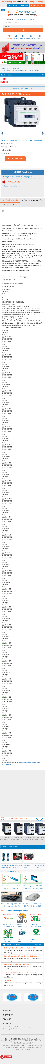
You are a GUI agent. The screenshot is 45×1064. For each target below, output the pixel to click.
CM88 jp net (7, 980)
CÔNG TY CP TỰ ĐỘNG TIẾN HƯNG (8, 925)
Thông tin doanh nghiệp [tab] (32, 200)
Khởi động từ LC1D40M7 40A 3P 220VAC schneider (19, 839)
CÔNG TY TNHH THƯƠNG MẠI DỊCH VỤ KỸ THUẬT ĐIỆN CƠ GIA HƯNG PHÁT (35, 940)
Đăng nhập (13, 5)
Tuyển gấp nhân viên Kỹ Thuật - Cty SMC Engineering (20, 956)
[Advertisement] (22, 792)
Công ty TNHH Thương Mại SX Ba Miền (35, 925)
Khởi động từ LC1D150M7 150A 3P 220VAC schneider (30, 839)
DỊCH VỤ (7, 1023)
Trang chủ (5, 68)
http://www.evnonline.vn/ (11, 186)
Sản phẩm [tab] (9, 19)
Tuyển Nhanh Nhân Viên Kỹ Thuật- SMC (16, 964)
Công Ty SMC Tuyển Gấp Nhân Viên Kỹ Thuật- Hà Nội (20, 972)
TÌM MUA (7, 1019)
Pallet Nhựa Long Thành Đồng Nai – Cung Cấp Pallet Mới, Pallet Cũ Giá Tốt (11, 905)
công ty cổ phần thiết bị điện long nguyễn (18, 177)
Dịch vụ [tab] (32, 19)
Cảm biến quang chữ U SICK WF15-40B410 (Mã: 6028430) (33, 887)
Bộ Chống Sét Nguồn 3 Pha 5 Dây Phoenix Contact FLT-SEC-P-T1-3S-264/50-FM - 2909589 (32, 905)
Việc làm (9, 38)
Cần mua (16, 38)
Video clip (40, 38)
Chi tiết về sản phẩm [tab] (10, 200)
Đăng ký (25, 5)
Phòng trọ (9, 1052)
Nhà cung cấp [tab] (21, 19)
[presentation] (37, 819)
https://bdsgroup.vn (19, 1052)
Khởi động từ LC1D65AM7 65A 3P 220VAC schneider (21, 70)
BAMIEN (7, 1011)
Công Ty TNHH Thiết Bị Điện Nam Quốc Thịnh (8, 940)
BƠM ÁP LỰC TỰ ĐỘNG (17, 866)
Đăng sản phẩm (38, 5)
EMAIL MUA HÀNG (15, 158)
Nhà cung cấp (30, 38)
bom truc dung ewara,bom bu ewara (6, 866)
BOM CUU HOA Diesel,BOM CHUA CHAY (28, 866)
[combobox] (23, 26)
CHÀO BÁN (8, 1015)
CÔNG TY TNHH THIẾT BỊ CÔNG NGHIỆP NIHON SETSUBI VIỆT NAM (22, 925)
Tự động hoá (15, 68)
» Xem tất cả (38, 944)
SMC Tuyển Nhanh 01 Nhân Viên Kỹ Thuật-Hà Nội (19, 948)
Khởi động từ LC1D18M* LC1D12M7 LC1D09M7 (7, 839)
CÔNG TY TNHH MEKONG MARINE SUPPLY (20, 940)
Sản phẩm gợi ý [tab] (8, 205)
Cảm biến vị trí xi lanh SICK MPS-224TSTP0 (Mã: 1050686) (11, 887)
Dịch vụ (22, 38)
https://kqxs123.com (32, 1052)
